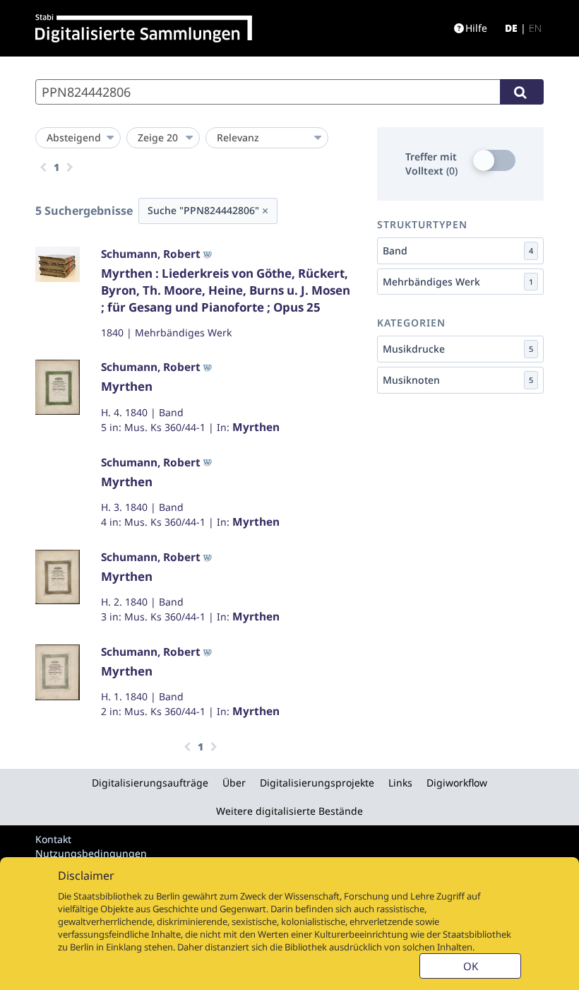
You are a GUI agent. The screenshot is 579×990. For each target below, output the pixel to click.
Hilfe (476, 28)
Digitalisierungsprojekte (317, 782)
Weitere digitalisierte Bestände (289, 811)
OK (470, 966)
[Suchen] (522, 92)
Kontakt (53, 839)
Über (234, 782)
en (535, 28)
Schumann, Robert (151, 254)
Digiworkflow (456, 782)
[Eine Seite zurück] (43, 167)
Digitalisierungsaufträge (150, 782)
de (511, 28)
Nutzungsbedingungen (91, 853)
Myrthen (127, 386)
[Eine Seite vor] (70, 167)
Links (400, 782)
